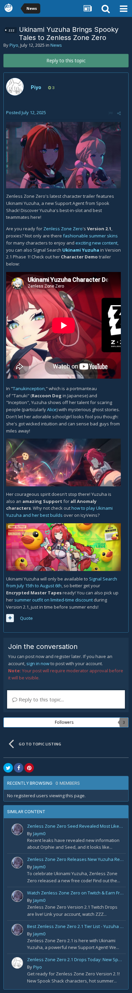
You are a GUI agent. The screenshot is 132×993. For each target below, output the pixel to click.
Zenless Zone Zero (63, 229)
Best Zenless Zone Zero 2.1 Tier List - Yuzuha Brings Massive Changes (75, 926)
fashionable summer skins (90, 236)
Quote (26, 618)
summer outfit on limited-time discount (53, 600)
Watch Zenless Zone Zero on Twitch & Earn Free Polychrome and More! (75, 893)
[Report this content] (110, 113)
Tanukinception (29, 388)
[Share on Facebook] (18, 768)
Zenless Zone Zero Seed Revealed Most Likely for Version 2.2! (75, 826)
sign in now (37, 663)
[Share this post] (119, 113)
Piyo (13, 45)
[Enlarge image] (63, 154)
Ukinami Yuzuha (80, 250)
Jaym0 (39, 833)
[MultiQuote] (10, 618)
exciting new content (96, 243)
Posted (26, 112)
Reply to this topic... (40, 699)
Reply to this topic (66, 60)
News (56, 45)
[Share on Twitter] (8, 768)
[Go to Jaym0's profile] (17, 829)
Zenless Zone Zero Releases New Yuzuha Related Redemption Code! (75, 859)
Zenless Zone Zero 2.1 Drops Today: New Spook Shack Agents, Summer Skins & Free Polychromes (75, 959)
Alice (52, 409)
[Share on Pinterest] (29, 768)
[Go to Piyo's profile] (15, 87)
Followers (64, 722)
